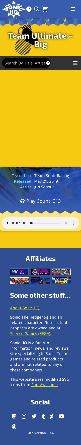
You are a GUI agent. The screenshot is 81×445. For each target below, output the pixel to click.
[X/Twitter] (34, 416)
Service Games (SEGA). (30, 333)
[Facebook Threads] (14, 426)
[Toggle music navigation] (75, 63)
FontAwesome (44, 384)
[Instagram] (24, 416)
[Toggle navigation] (73, 9)
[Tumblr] (43, 416)
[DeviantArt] (51, 416)
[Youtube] (61, 416)
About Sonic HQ (25, 307)
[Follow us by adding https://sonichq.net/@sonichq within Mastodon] (14, 416)
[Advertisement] (40, 117)
